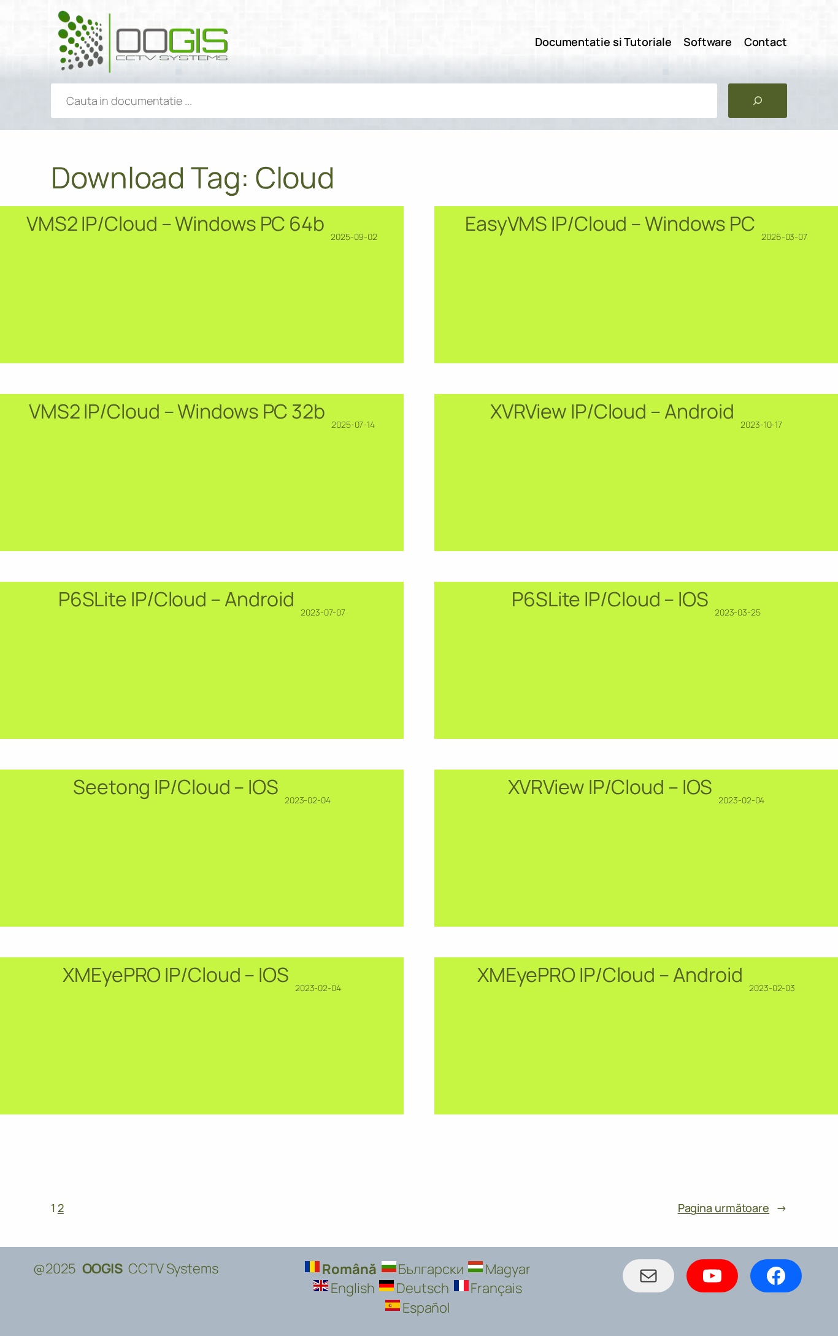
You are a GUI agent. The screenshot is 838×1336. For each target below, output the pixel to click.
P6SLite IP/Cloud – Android (176, 599)
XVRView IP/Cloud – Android (612, 411)
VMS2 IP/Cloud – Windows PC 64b (175, 223)
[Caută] (757, 100)
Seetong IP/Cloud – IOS (176, 787)
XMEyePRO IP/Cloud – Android (610, 974)
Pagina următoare (732, 1207)
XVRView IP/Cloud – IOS (610, 787)
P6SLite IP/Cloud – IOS (610, 599)
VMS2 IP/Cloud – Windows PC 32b (177, 411)
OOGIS (102, 1268)
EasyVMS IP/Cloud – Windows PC (610, 223)
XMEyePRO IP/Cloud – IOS (176, 974)
